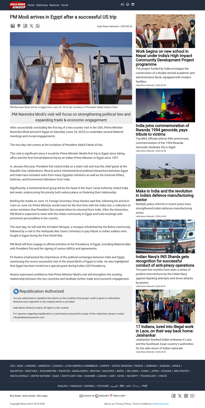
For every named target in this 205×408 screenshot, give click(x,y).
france (138, 365)
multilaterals (19, 376)
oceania (166, 371)
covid (120, 376)
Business (54, 5)
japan (155, 371)
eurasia (165, 365)
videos (163, 376)
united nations (40, 376)
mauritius (16, 371)
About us (109, 403)
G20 (12, 365)
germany (151, 365)
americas (44, 365)
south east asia (72, 376)
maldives (108, 371)
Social (64, 5)
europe (104, 365)
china (144, 371)
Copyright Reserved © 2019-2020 (27, 403)
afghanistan (48, 371)
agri (112, 376)
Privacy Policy (123, 403)
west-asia (31, 371)
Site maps (42, 395)
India (20, 365)
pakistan (64, 371)
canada (57, 365)
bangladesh (80, 371)
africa (176, 365)
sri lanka (133, 371)
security (132, 376)
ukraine (31, 365)
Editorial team (161, 403)
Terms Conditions (142, 403)
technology (148, 376)
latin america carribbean (81, 365)
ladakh (102, 376)
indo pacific (181, 371)
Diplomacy (42, 5)
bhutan (95, 371)
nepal (120, 371)
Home (31, 5)
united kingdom (122, 365)
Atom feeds (28, 395)
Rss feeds (15, 395)
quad (56, 376)
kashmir (90, 376)
